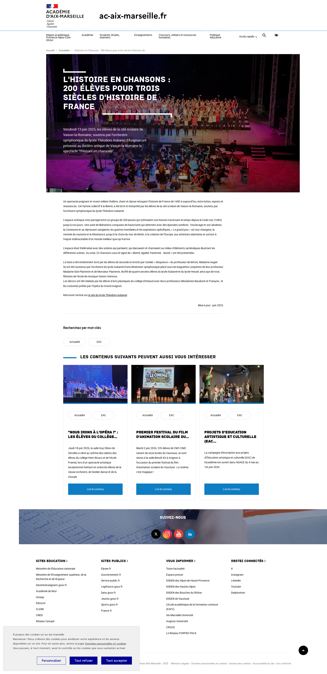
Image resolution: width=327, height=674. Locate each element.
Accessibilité (276, 35)
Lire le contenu (95, 489)
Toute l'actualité (175, 568)
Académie (87, 35)
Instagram (237, 574)
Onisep (40, 597)
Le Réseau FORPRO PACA (181, 633)
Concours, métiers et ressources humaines (177, 36)
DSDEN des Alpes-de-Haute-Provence (187, 580)
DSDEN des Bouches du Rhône (184, 592)
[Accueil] (65, 16)
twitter (156, 534)
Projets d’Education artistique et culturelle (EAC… (230, 437)
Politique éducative (215, 36)
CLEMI (40, 609)
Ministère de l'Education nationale (55, 568)
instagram (167, 534)
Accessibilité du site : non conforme (272, 663)
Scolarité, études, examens (110, 36)
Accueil (50, 50)
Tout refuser (83, 660)
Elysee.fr (106, 568)
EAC (99, 342)
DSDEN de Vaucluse (177, 598)
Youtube (236, 586)
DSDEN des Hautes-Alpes (180, 586)
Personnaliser (51, 660)
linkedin (190, 534)
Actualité (74, 342)
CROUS (170, 627)
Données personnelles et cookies (105, 644)
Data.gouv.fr (108, 592)
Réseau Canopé (45, 621)
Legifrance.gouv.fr (112, 586)
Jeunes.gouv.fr (110, 598)
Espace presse (174, 574)
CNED (39, 615)
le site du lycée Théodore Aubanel (107, 295)
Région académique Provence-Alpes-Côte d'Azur (58, 38)
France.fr (106, 610)
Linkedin (236, 580)
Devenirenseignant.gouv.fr (51, 585)
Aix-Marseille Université (179, 615)
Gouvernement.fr (111, 574)
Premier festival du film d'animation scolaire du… (162, 434)
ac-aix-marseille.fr (133, 16)
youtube (178, 534)
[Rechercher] (264, 36)
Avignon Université (177, 621)
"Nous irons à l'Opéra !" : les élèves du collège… (93, 434)
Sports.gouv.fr (109, 604)
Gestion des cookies (240, 663)
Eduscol (40, 603)
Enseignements (143, 35)
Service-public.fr (110, 580)
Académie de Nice (46, 591)
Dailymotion (238, 592)
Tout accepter (116, 660)
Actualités (64, 50)
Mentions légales (180, 663)
